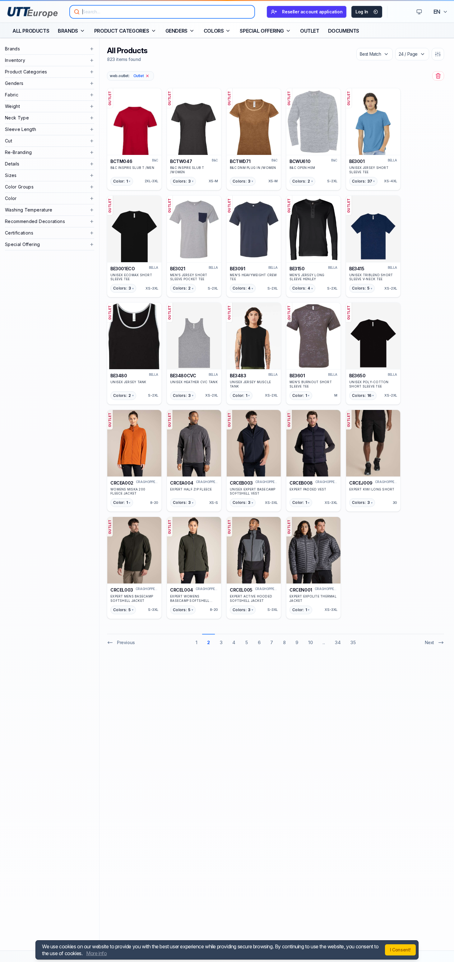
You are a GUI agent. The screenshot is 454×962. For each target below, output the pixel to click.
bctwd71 (240, 161)
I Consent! (400, 949)
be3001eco (122, 268)
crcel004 (181, 590)
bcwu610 (300, 161)
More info (96, 953)
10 (310, 642)
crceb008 (301, 483)
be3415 (356, 268)
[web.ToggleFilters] (438, 54)
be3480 (118, 375)
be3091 (237, 268)
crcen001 (301, 590)
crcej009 (361, 483)
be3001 (357, 161)
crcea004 (181, 483)
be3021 (177, 268)
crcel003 (121, 590)
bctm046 (121, 161)
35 (352, 642)
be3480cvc (183, 375)
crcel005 (241, 590)
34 (337, 642)
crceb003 (241, 483)
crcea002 (121, 483)
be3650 (357, 375)
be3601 (297, 375)
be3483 (238, 375)
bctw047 (181, 161)
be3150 (297, 268)
